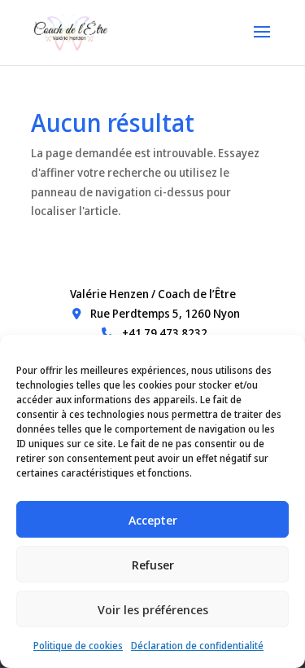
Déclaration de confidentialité (197, 646)
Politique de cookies (78, 646)
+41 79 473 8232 (163, 333)
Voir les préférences (153, 609)
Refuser (153, 564)
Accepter (153, 520)
